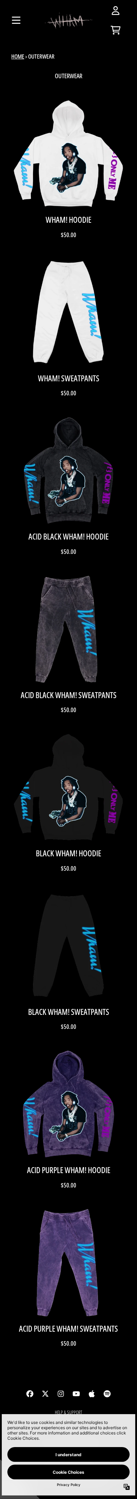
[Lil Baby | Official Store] (68, 20)
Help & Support (68, 1412)
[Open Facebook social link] (30, 1393)
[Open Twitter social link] (45, 1393)
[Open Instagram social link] (60, 1393)
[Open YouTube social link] (76, 1393)
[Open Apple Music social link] (91, 1393)
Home (17, 56)
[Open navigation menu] (16, 20)
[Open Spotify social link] (107, 1393)
